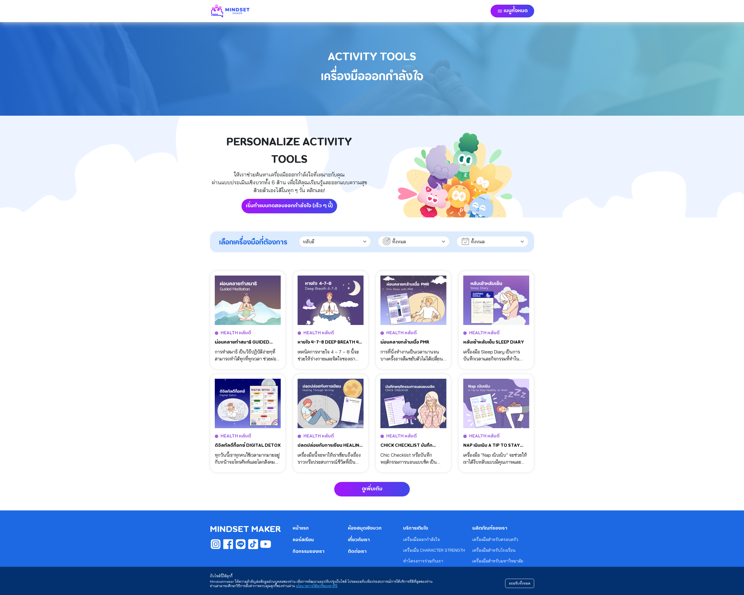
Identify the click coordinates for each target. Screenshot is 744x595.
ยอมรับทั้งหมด (519, 583)
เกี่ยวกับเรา (359, 540)
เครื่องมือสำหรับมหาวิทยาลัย (497, 561)
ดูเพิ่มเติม (372, 489)
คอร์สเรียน (303, 540)
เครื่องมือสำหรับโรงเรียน (494, 550)
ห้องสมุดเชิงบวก (365, 528)
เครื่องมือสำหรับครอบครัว (495, 539)
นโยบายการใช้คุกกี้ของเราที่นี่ (316, 586)
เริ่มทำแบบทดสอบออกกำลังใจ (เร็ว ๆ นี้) (289, 206)
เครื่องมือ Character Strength (434, 550)
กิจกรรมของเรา (308, 551)
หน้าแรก (301, 528)
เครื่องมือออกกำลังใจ (421, 539)
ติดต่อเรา (357, 551)
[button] (512, 11)
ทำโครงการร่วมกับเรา (423, 561)
